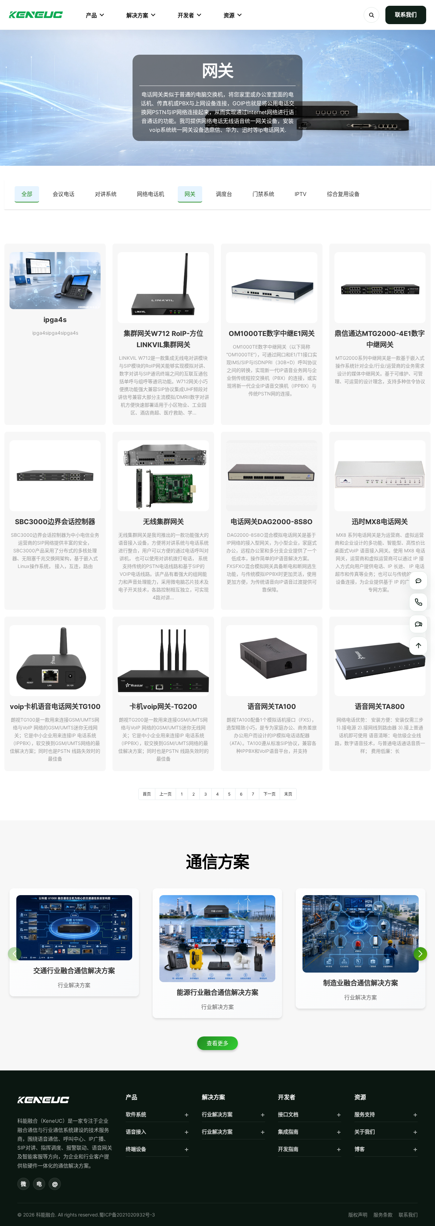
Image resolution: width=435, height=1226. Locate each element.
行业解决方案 (217, 1114)
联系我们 (406, 14)
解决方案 (137, 15)
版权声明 (357, 1215)
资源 (229, 15)
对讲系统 (106, 194)
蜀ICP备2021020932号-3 (127, 1215)
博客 (359, 1149)
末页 (288, 794)
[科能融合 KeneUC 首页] (36, 15)
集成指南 (288, 1132)
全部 (26, 194)
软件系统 (136, 1114)
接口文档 (288, 1114)
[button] (420, 954)
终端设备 (136, 1149)
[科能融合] (43, 1099)
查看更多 (217, 1043)
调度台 (224, 194)
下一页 (269, 794)
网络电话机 (150, 194)
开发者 (186, 15)
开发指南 (288, 1149)
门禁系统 (263, 194)
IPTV (301, 194)
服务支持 (364, 1114)
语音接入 (136, 1132)
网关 (190, 194)
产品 (91, 15)
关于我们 (364, 1132)
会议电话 (63, 194)
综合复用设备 (343, 194)
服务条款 (383, 1215)
